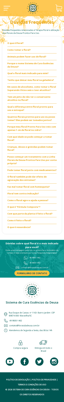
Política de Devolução (18, 379)
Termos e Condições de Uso (32, 384)
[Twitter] (39, 361)
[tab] (32, 44)
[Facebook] (25, 361)
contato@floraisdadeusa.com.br (34, 267)
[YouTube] (10, 361)
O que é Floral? (15, 43)
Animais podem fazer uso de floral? (26, 56)
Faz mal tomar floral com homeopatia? (28, 186)
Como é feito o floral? (19, 220)
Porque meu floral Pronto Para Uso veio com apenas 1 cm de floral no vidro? (31, 128)
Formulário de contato (32, 273)
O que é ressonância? (19, 227)
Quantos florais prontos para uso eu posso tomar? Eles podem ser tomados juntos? (31, 118)
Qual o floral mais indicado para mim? (28, 73)
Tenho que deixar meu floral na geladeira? (30, 80)
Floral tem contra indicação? (23, 193)
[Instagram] (54, 361)
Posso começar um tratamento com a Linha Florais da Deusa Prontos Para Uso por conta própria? (32, 160)
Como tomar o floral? (19, 49)
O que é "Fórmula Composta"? (23, 206)
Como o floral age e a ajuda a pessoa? (27, 200)
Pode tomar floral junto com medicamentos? (32, 170)
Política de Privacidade (44, 379)
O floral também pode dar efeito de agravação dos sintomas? (27, 178)
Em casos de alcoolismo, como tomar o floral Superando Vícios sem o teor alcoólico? (31, 88)
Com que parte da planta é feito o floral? (30, 213)
